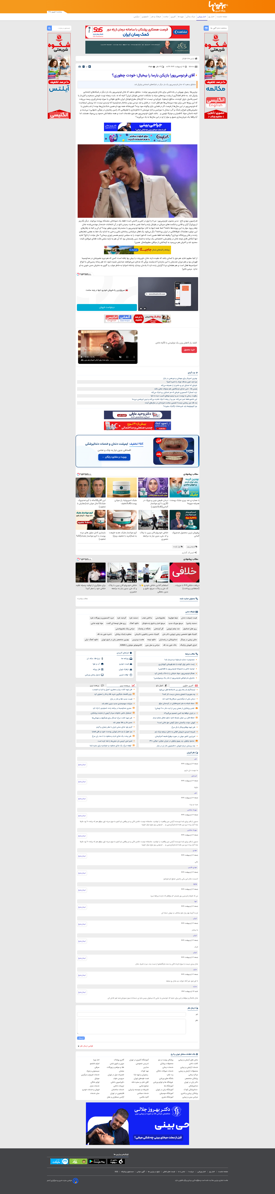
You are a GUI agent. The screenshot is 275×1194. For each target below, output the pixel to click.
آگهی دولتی (141, 1171)
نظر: (196, 1020)
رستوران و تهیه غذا (141, 1074)
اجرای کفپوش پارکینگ (188, 645)
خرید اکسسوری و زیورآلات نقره (102, 618)
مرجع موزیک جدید (175, 623)
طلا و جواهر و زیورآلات (115, 1067)
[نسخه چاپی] (80, 66)
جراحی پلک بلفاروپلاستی (125, 628)
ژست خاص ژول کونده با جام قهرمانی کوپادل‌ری (177, 664)
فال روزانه (96, 669)
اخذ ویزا (96, 1060)
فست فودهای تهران (141, 1078)
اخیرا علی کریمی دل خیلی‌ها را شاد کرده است (115, 741)
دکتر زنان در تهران (191, 1082)
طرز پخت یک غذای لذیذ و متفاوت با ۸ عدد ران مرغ (111, 736)
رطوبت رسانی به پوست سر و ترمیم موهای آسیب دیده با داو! (174, 395)
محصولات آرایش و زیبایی (188, 1071)
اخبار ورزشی (202, 16)
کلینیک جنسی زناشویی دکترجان (147, 634)
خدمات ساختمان (117, 1089)
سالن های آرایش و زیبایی (188, 1060)
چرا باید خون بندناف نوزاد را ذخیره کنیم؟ (182, 381)
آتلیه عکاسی (144, 1097)
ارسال (80, 1038)
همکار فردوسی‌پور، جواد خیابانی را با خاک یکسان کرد (175, 673)
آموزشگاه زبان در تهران (164, 1089)
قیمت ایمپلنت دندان (189, 618)
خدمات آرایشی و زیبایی (189, 1067)
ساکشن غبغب (147, 618)
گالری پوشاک (119, 1060)
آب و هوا (96, 664)
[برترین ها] (217, 6)
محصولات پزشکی (166, 1063)
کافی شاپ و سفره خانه (140, 1082)
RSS (116, 1171)
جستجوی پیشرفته (127, 1171)
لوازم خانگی (95, 1082)
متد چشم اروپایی (173, 628)
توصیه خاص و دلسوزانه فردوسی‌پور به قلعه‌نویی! (176, 668)
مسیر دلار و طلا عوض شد (122, 722)
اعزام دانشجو (94, 1063)
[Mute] (145, 308)
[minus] (84, 66)
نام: (197, 1014)
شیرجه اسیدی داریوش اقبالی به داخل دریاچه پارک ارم (175, 731)
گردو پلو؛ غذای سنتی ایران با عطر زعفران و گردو (114, 727)
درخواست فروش (107, 307)
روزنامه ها (125, 658)
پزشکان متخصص (191, 1078)
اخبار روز (211, 16)
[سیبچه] (116, 1162)
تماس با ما (181, 1171)
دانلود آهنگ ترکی (91, 639)
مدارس (146, 1067)
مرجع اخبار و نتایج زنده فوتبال (153, 623)
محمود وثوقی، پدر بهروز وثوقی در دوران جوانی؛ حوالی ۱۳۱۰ (171, 741)
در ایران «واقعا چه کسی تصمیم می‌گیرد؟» (179, 713)
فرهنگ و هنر (156, 16)
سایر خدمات (94, 1093)
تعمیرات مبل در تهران (116, 1074)
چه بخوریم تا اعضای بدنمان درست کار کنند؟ (178, 694)
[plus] (90, 66)
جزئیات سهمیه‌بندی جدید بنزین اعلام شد (117, 703)
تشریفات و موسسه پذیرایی (138, 1089)
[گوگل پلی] (97, 1162)
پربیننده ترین (125, 685)
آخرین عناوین (188, 685)
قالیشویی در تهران (117, 1093)
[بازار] (78, 1162)
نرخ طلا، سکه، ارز (93, 658)
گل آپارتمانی (158, 628)
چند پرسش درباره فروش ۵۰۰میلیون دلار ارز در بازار (176, 745)
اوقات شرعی (124, 674)
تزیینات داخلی (118, 1086)
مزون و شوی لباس (117, 1063)
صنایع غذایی (144, 1086)
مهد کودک (145, 1071)
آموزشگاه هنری (167, 1097)
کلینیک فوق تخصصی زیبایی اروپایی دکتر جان (179, 634)
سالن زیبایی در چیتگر (189, 639)
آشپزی (173, 16)
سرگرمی (137, 16)
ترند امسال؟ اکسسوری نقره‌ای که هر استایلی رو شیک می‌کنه (174, 392)
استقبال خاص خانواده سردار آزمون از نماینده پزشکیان (111, 713)
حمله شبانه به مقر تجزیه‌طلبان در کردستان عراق (176, 703)
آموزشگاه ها (168, 1086)
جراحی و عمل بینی (152, 645)
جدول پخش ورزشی (92, 674)
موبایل (97, 1078)
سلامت (166, 16)
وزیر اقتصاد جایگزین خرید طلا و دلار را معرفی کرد (112, 694)
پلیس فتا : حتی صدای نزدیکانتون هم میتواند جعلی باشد (175, 388)
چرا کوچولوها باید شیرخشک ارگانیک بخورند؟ (180, 406)
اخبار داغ (159, 685)
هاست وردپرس (138, 639)
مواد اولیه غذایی (97, 623)
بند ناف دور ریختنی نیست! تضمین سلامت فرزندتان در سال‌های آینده (171, 402)
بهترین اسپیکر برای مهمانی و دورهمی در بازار (180, 378)
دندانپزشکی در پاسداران (168, 639)
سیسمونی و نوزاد (93, 1071)
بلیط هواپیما (173, 618)
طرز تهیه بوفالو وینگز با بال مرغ (183, 727)
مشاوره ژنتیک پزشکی (123, 634)
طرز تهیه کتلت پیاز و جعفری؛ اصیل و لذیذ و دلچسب (112, 689)
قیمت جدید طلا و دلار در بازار (121, 699)
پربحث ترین (94, 685)
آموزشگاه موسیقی (166, 1093)
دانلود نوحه (151, 639)
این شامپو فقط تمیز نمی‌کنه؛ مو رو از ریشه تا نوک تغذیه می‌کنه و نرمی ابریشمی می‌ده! (164, 399)
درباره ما (191, 1171)
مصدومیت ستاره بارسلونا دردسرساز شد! (179, 659)
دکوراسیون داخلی (117, 1082)
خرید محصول (189, 350)
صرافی (97, 1067)
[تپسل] (78, 274)
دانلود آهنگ (134, 623)
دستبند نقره (133, 618)
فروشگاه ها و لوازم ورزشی (163, 1082)
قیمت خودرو (124, 664)
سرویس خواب (118, 1078)
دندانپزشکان (193, 1086)
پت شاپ (170, 1074)
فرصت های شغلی (169, 1171)
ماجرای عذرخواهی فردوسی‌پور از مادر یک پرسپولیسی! (174, 678)
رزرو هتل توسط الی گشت (116, 623)
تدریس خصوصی (142, 1063)
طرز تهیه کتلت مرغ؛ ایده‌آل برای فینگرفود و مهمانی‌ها (112, 718)
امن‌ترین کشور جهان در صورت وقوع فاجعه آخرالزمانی (175, 736)
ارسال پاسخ (82, 764)
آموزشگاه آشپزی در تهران (139, 1060)
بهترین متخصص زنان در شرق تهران (115, 639)
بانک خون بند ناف (169, 645)
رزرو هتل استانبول (190, 628)
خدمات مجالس (143, 1093)
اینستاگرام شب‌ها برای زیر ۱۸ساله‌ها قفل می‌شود (177, 689)
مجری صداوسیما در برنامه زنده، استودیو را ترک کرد (112, 708)
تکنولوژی (145, 16)
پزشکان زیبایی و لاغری (189, 1093)
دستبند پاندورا (191, 623)
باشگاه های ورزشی (166, 1078)
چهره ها (181, 16)
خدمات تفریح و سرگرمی (90, 1074)
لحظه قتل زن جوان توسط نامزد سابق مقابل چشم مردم (173, 717)
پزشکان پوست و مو (165, 1060)
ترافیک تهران (124, 669)
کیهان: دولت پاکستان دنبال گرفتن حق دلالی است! (176, 722)
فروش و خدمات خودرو (90, 1089)
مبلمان (121, 1071)
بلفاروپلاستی (160, 618)
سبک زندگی (191, 16)
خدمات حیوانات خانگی (164, 1071)
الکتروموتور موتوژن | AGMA (131, 645)
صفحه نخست (222, 16)
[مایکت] (59, 1162)
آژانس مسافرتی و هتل (115, 1097)
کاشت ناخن (193, 1063)
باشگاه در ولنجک (144, 628)
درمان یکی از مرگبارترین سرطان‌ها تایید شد (178, 699)
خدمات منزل (94, 1086)
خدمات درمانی (167, 1067)
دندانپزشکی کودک (191, 1089)
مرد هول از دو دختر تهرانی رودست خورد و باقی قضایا (112, 731)
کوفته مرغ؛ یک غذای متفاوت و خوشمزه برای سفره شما (110, 745)
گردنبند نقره (121, 618)
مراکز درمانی (193, 1074)
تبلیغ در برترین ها (154, 1171)
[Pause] (141, 308)
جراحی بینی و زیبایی (190, 1097)
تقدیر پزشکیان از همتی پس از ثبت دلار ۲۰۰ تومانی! (174, 708)
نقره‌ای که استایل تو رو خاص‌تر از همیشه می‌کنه (179, 385)
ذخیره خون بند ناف (104, 634)
